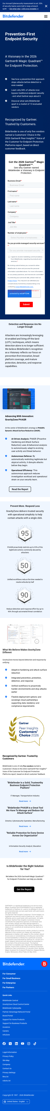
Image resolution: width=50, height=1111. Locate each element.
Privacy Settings (9, 1072)
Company (6, 1064)
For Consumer (9, 974)
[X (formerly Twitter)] (10, 1043)
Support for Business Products (15, 1023)
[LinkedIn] (16, 1043)
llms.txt (5, 1076)
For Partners (8, 987)
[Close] (46, 6)
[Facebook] (4, 1043)
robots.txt (7, 1080)
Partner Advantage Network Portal (16, 1012)
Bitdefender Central (10, 1000)
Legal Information (10, 1052)
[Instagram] (28, 1043)
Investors (6, 1027)
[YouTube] (22, 1043)
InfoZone (6, 1035)
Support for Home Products (13, 1019)
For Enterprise (9, 983)
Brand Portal (8, 1016)
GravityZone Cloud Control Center (16, 1004)
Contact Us (7, 1068)
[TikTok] (34, 1043)
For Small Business (11, 978)
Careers (6, 1031)
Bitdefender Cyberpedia (12, 1008)
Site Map (6, 1060)
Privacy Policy (8, 1056)
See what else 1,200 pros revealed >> (24, 8)
